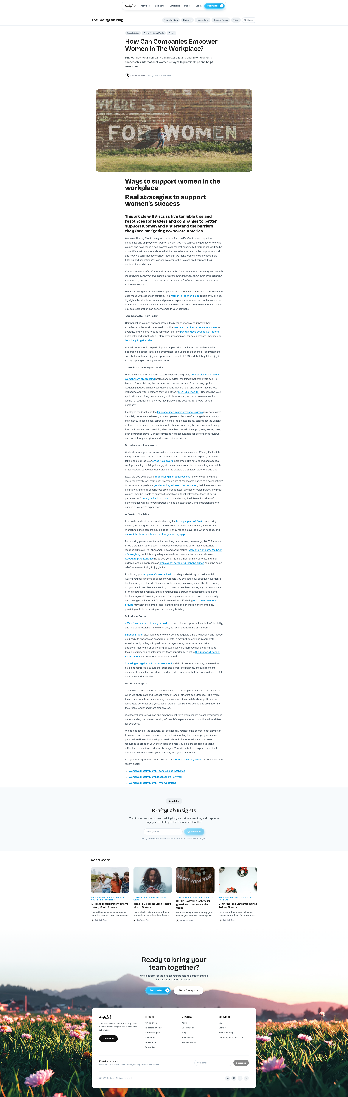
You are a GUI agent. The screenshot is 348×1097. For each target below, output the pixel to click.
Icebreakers (202, 20)
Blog (184, 1032)
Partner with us (189, 1042)
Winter (171, 33)
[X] (246, 1078)
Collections (150, 1037)
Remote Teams (221, 20)
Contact (222, 1028)
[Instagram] (233, 1078)
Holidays (187, 20)
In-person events (153, 1028)
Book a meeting (226, 1032)
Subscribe (196, 831)
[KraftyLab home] (130, 6)
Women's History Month (154, 33)
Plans (187, 5)
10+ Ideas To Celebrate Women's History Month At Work (109, 905)
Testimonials (188, 1037)
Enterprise (175, 5)
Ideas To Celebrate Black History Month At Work (152, 905)
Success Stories (115, 897)
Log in (199, 5)
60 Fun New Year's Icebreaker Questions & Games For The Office (193, 904)
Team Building (171, 20)
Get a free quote (188, 990)
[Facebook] (240, 1078)
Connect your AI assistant (231, 1037)
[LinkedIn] (227, 1078)
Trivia (236, 20)
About (184, 1023)
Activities (145, 5)
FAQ (220, 1023)
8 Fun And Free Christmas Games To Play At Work (238, 905)
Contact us (108, 1038)
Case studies (188, 1028)
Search (250, 20)
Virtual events (152, 1023)
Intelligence (160, 5)
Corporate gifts (152, 1032)
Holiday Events (243, 897)
